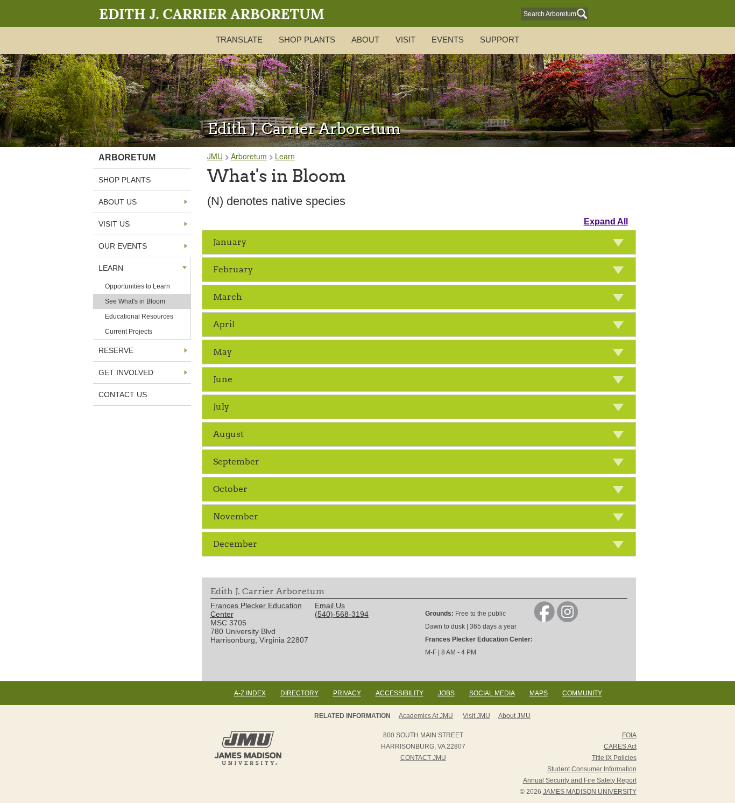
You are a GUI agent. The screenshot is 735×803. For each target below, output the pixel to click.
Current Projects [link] (128, 331)
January (229, 242)
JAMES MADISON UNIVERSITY (590, 791)
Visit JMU (476, 716)
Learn (285, 156)
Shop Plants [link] (124, 179)
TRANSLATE (239, 39)
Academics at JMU (426, 716)
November (235, 516)
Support (499, 39)
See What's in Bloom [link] (135, 301)
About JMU (514, 716)
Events (448, 39)
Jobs (446, 693)
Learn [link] (110, 268)
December (235, 544)
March (227, 297)
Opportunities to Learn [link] (137, 286)
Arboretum (249, 156)
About (365, 39)
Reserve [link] (115, 350)
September (236, 461)
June (222, 379)
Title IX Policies (614, 758)
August (228, 434)
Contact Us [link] (122, 394)
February (233, 269)
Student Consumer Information (592, 769)
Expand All (606, 221)
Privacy (347, 693)
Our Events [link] (122, 246)
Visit (405, 39)
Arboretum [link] (127, 157)
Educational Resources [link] (139, 316)
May (222, 352)
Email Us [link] (330, 605)
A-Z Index (250, 693)
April (224, 324)
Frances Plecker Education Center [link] (256, 609)
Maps (538, 693)
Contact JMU (423, 758)
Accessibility (399, 693)
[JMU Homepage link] (248, 763)
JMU (215, 156)
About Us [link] (117, 202)
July (221, 407)
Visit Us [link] (114, 224)
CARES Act (620, 746)
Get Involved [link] (125, 372)
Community (582, 693)
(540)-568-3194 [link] (342, 614)
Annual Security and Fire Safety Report (580, 780)
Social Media (492, 693)
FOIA (629, 735)
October (230, 489)
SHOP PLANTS (307, 39)
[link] (544, 619)
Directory (299, 693)
